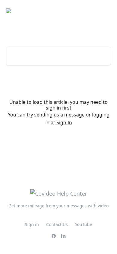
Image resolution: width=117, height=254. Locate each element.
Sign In (64, 122)
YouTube (83, 224)
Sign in (32, 224)
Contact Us (57, 224)
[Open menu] (105, 10)
